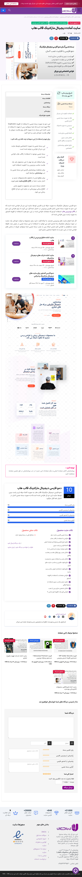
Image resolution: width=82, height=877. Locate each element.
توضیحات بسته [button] (45, 94)
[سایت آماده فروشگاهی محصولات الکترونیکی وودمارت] (65, 671)
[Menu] (79, 10)
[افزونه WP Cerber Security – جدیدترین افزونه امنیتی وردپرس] (65, 639)
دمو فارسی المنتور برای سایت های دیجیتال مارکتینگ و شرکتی (41, 275)
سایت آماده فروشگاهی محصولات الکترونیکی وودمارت (66, 688)
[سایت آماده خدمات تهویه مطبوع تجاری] (15, 639)
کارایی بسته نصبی (67, 767)
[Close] (79, 3)
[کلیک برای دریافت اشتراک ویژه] (71, 159)
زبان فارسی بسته (68, 750)
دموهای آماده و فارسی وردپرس (51, 17)
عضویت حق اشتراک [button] (44, 115)
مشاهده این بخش (11, 4)
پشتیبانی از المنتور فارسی (65, 761)
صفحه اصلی (77, 17)
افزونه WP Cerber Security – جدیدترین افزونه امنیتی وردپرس (67, 657)
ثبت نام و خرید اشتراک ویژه (3, 10)
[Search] (9, 10)
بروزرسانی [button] (47, 111)
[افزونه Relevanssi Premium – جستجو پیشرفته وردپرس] (40, 639)
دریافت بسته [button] (46, 107)
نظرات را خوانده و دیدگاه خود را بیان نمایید (20, 547)
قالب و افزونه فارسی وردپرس (66, 17)
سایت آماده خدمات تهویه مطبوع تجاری (17, 657)
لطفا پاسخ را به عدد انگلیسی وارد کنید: (61, 779)
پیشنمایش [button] (47, 103)
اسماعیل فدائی (61, 614)
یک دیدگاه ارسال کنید (14, 543)
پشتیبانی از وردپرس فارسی (64, 756)
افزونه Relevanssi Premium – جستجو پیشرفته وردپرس (42, 657)
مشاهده (16, 243)
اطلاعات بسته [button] (46, 98)
